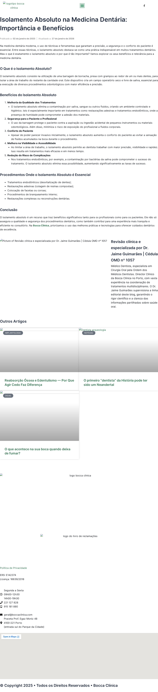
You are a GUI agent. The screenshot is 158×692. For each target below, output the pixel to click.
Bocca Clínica (41, 225)
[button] (82, 5)
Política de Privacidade (13, 567)
